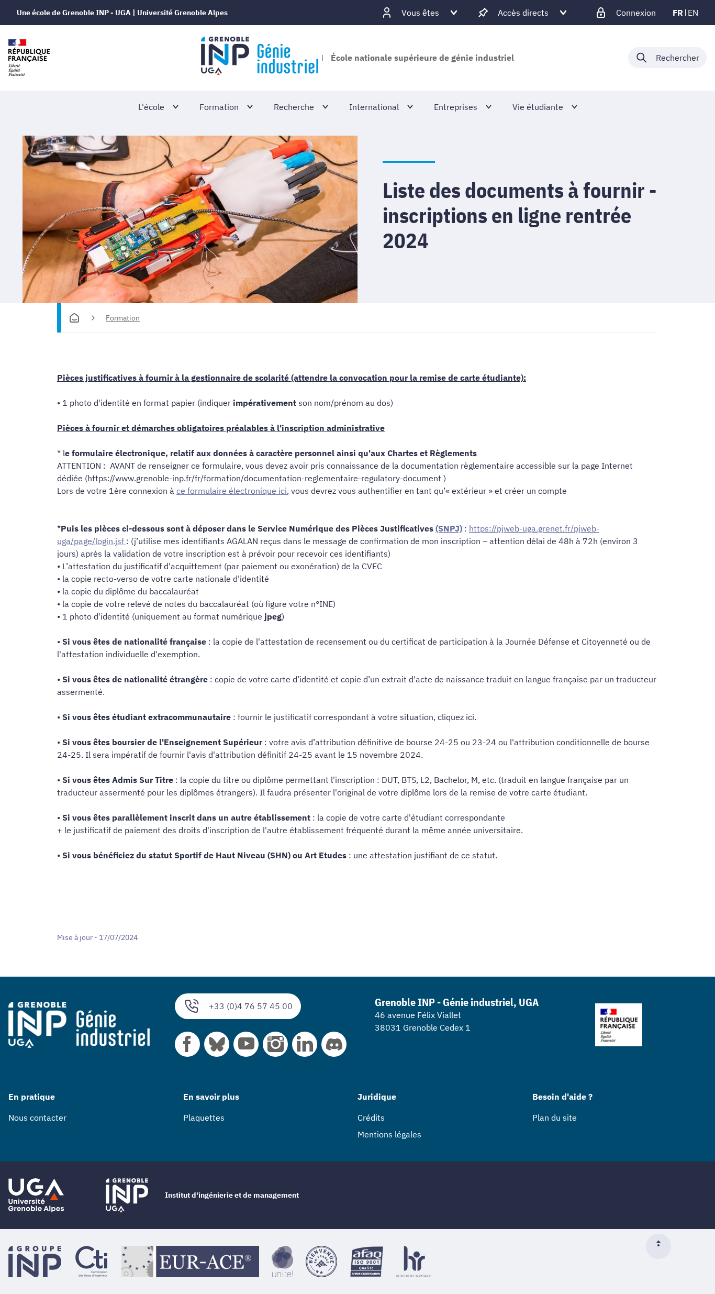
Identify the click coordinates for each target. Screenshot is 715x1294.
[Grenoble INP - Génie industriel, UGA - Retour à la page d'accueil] (259, 58)
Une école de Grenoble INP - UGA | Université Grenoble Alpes (122, 12)
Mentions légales (389, 1134)
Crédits (371, 1117)
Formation (123, 318)
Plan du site (554, 1117)
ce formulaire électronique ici (231, 490)
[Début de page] (662, 1246)
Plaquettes (204, 1117)
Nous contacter (37, 1117)
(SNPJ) (448, 528)
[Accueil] (74, 318)
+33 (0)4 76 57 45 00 (251, 1006)
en (693, 12)
